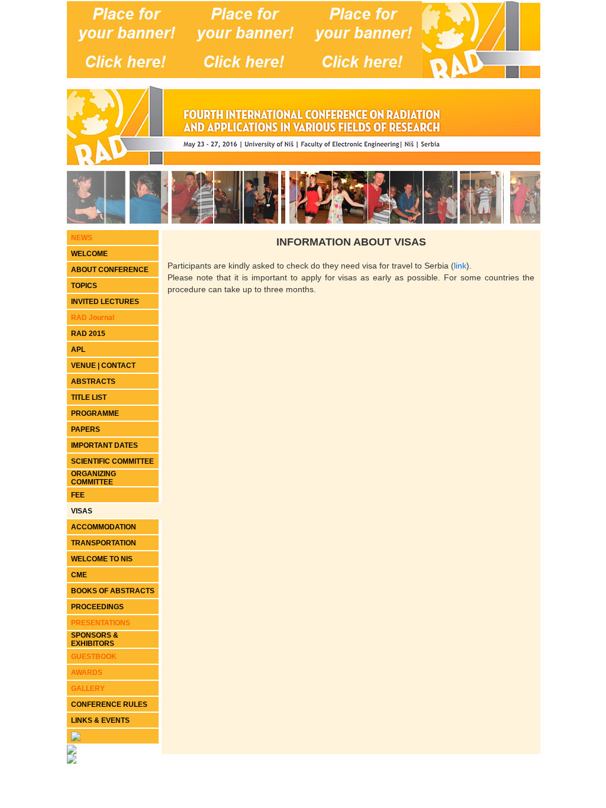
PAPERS (85, 429)
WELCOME (89, 254)
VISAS (81, 511)
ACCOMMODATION (103, 527)
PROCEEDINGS (97, 607)
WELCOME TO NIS (102, 559)
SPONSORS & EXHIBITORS (94, 639)
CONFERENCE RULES (109, 704)
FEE (78, 495)
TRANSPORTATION (103, 543)
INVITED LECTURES (105, 302)
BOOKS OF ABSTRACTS (112, 591)
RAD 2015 (88, 333)
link (460, 265)
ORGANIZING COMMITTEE (93, 478)
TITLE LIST (89, 397)
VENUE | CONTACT (103, 365)
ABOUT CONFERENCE (110, 270)
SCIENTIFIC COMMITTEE (112, 461)
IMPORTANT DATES (104, 445)
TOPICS (84, 286)
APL (78, 349)
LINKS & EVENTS (100, 720)
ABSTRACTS (93, 381)
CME (79, 575)
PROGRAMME (95, 413)
